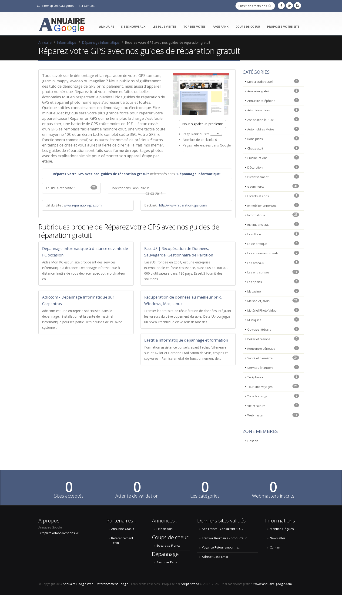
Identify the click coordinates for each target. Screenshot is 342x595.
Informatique (67, 42)
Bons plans (272, 138)
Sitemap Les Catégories (58, 6)
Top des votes (194, 27)
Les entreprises (272, 272)
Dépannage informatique (101, 42)
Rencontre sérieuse (272, 348)
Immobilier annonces (272, 205)
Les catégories (205, 496)
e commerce (272, 186)
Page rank (220, 27)
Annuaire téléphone (272, 100)
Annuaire (106, 27)
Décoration (272, 167)
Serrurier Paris (167, 562)
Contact (89, 6)
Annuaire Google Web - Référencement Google (95, 584)
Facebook (281, 5)
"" (198, 174)
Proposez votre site (283, 27)
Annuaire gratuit (272, 91)
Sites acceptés (69, 496)
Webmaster (272, 415)
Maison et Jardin (272, 300)
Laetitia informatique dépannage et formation (186, 340)
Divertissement (272, 176)
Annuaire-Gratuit (122, 529)
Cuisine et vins (272, 157)
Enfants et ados (272, 195)
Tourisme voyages (272, 386)
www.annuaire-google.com (273, 584)
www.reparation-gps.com (83, 205)
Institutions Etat (272, 224)
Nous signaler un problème (202, 124)
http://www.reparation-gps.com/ (183, 205)
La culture (272, 234)
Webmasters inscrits (273, 496)
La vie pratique (272, 243)
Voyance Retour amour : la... (221, 547)
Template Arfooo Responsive (58, 533)
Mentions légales (282, 529)
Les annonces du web (272, 253)
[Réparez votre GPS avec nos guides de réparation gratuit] (202, 94)
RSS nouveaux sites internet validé (297, 5)
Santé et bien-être (272, 358)
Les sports (272, 281)
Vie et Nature (272, 405)
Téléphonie (272, 377)
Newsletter (277, 538)
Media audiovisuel (272, 81)
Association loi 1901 (272, 119)
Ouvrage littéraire (272, 329)
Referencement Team (122, 540)
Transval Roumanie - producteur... (225, 538)
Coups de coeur (247, 27)
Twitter (289, 5)
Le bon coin (165, 529)
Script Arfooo (190, 584)
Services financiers (272, 367)
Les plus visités (164, 27)
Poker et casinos (272, 338)
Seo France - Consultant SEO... (223, 529)
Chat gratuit (272, 148)
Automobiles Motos (272, 129)
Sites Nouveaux (133, 27)
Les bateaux (272, 262)
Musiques (272, 319)
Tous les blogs (272, 396)
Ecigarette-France (169, 546)
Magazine (272, 291)
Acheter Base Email (215, 557)
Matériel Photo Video (272, 310)
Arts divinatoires (272, 110)
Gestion (252, 441)
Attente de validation (137, 496)
